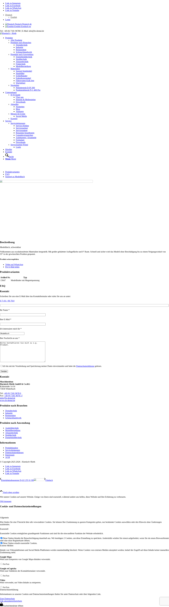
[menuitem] (87, 16)
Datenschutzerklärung (85, 366)
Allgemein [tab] (4, 517)
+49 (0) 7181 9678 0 (12, 393)
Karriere (14, 118)
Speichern (18, 601)
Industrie (9, 413)
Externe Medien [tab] (6, 545)
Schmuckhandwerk (13, 418)
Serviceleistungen (18, 123)
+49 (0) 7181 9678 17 (13, 396)
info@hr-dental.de (7, 398)
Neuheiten (15, 85)
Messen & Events (18, 114)
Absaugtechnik (11, 433)
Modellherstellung (12, 430)
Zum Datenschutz (7, 598)
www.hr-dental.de (7, 400)
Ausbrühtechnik (12, 428)
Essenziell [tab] (4, 529)
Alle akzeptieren (7, 601)
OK (1, 501)
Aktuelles (14, 104)
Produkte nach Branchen (21, 42)
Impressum (9, 455)
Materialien (15, 69)
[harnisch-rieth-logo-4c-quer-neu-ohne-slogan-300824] (8, 33)
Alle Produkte (16, 40)
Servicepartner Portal (19, 145)
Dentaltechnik (11, 411)
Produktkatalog (11, 448)
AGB (7, 457)
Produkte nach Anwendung (22, 54)
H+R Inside (15, 95)
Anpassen (7, 501)
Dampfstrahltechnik (13, 437)
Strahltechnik (10, 435)
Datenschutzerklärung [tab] (9, 590)
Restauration (10, 415)
